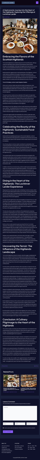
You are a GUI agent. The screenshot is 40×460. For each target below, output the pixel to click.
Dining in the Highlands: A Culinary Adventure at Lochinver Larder (11, 389)
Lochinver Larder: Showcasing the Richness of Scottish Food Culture (28, 389)
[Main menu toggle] (37, 2)
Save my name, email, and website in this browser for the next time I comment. (19, 428)
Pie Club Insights (6, 391)
